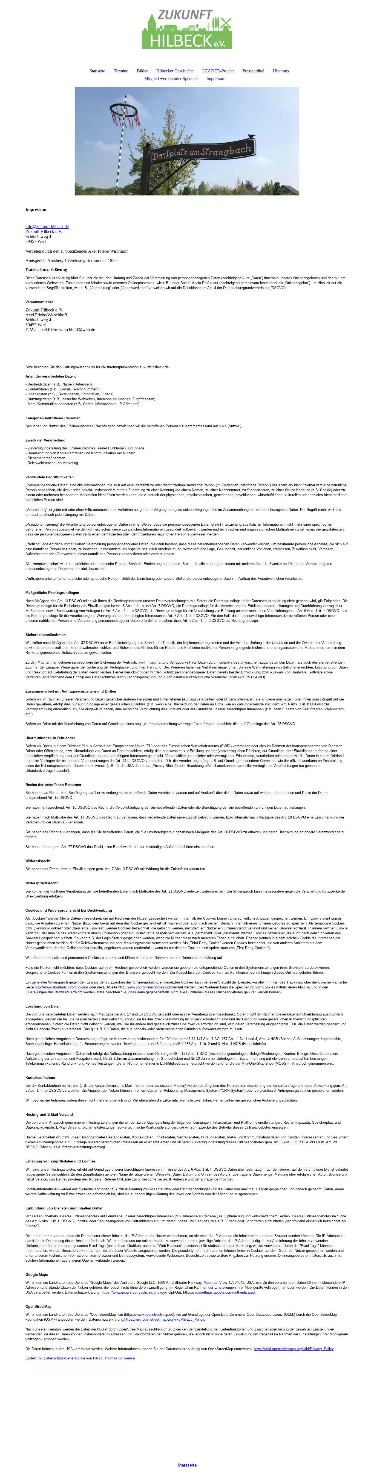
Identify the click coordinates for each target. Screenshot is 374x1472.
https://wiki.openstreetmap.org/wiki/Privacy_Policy (164, 1319)
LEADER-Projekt (218, 71)
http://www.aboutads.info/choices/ (61, 987)
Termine (121, 71)
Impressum (215, 78)
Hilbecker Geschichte (175, 71)
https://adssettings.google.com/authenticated (219, 1292)
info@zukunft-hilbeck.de (47, 226)
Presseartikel (253, 71)
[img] (187, 29)
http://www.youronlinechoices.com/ (145, 987)
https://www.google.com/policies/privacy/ (134, 1292)
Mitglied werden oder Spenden (171, 78)
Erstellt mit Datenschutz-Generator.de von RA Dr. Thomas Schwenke (80, 1358)
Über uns (281, 71)
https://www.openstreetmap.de (149, 1314)
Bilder (142, 71)
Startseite (97, 71)
